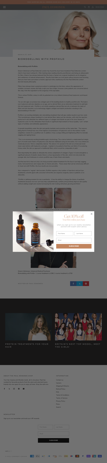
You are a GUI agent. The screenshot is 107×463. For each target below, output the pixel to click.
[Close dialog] (91, 214)
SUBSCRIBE (74, 246)
